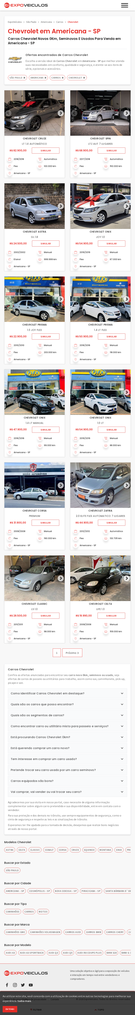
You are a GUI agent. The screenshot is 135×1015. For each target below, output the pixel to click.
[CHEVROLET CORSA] (34, 485)
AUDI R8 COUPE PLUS (89, 952)
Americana (46, 21)
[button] (61, 113)
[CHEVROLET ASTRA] (34, 206)
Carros (59, 21)
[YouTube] (31, 984)
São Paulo (31, 21)
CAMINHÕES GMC (15, 932)
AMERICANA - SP (15, 891)
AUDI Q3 (53, 952)
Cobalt (49, 849)
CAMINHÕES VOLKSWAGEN (45, 932)
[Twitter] (23, 984)
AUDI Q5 (67, 952)
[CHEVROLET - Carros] (15, 60)
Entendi (10, 1009)
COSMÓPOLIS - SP (39, 891)
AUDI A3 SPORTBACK (32, 952)
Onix (119, 849)
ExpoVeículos (15, 21)
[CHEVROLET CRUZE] (34, 113)
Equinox (89, 849)
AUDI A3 (10, 952)
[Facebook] (7, 984)
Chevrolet (73, 21)
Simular (46, 150)
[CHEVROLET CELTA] (100, 578)
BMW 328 (112, 952)
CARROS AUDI (73, 932)
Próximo (71, 652)
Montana (105, 849)
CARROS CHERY (115, 932)
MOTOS (43, 911)
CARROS (29, 911)
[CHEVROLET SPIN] (100, 113)
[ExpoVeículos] (26, 5)
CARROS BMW (93, 932)
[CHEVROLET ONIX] (100, 206)
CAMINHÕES (13, 911)
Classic (35, 849)
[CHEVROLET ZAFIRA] (100, 485)
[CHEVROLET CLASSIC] (34, 578)
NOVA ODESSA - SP (66, 891)
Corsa (63, 849)
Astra (10, 849)
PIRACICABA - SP (91, 891)
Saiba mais (24, 1001)
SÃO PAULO (12, 870)
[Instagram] (15, 984)
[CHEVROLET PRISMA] (34, 299)
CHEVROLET (75, 77)
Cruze (75, 849)
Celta (21, 849)
